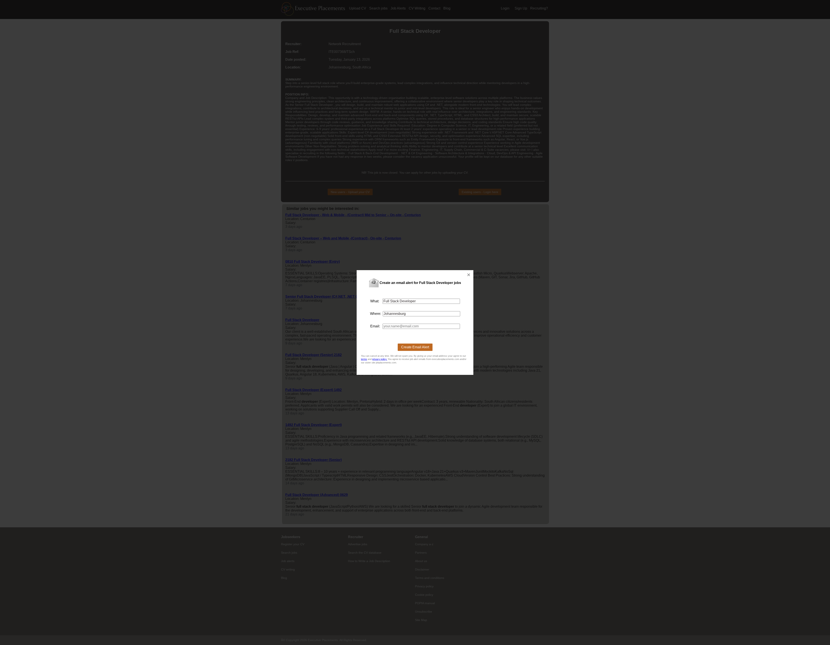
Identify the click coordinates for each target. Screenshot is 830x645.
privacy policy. (379, 359)
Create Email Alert (415, 347)
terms (364, 359)
